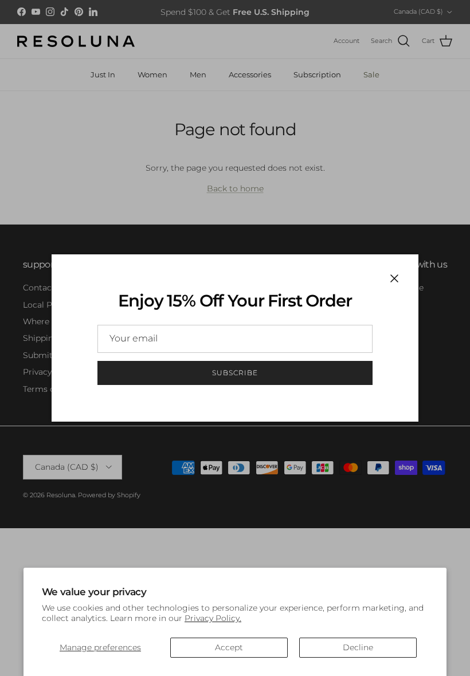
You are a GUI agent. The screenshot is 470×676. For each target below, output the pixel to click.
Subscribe (235, 372)
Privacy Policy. (213, 618)
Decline (358, 647)
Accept (229, 647)
